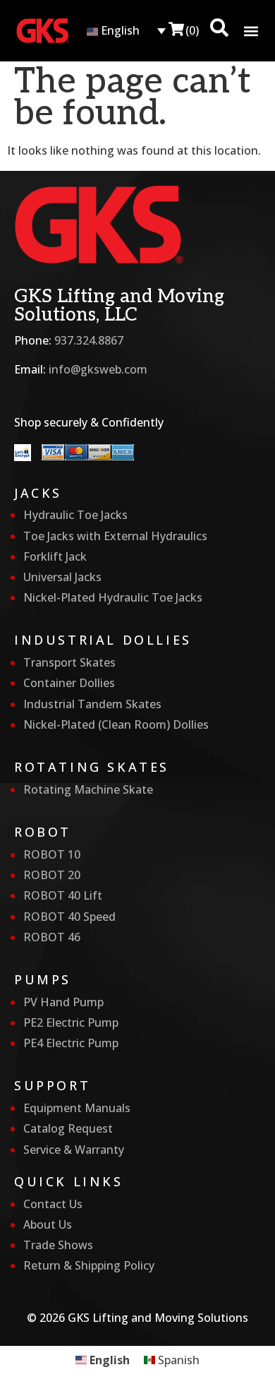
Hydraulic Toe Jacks (75, 515)
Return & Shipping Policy (88, 1265)
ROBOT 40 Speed (69, 916)
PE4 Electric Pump (70, 1043)
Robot (42, 831)
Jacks (38, 492)
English (119, 30)
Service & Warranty (73, 1149)
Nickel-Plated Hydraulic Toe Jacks (112, 597)
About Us (47, 1224)
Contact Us (52, 1204)
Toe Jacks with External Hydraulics (115, 536)
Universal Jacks (62, 577)
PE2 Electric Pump (70, 1022)
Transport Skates (69, 662)
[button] (251, 31)
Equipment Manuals (76, 1108)
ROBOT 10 (51, 854)
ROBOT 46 (51, 937)
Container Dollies (69, 683)
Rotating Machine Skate (88, 789)
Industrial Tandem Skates (92, 704)
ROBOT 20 (51, 875)
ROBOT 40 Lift (62, 895)
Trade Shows (58, 1245)
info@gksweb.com (98, 369)
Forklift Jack (55, 556)
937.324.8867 (88, 340)
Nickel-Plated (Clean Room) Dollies (116, 724)
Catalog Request (68, 1128)
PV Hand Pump (63, 1002)
